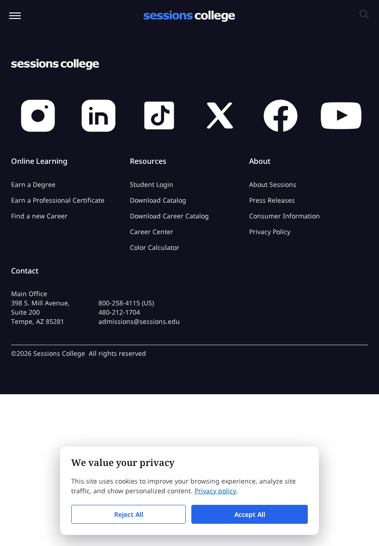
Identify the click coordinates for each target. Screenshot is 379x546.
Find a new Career (39, 215)
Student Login (151, 184)
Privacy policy (215, 490)
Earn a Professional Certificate (57, 200)
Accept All (249, 514)
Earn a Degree (33, 184)
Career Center (151, 231)
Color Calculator (154, 247)
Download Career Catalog (169, 215)
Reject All (128, 514)
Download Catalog (158, 200)
